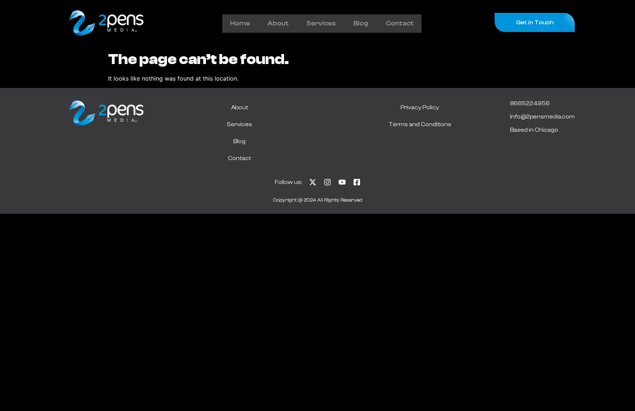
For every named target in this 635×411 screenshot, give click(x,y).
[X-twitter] (312, 182)
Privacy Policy (420, 107)
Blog (361, 23)
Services (321, 23)
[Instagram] (327, 182)
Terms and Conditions (419, 124)
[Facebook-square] (356, 182)
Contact (400, 23)
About (278, 23)
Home (240, 23)
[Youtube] (342, 182)
